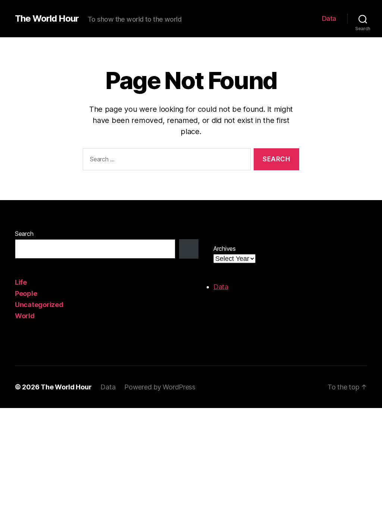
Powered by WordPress (159, 387)
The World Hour (47, 18)
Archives (224, 248)
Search (24, 233)
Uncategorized (39, 305)
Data (329, 18)
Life (21, 282)
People (26, 293)
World (25, 316)
